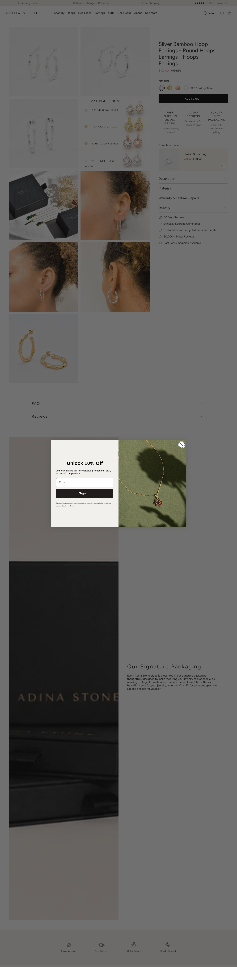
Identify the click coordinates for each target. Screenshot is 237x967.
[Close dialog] (182, 445)
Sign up (84, 493)
